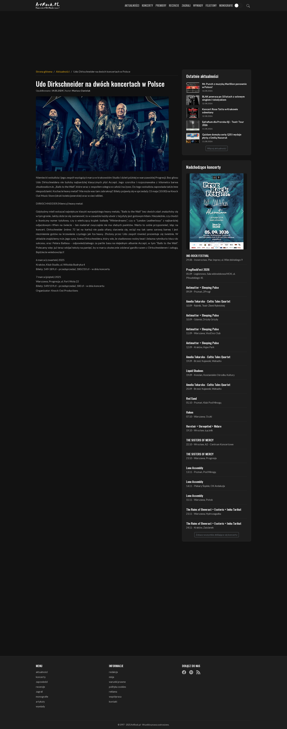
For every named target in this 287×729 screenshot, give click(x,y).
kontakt (113, 701)
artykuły (40, 701)
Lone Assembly (194, 468)
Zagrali (186, 5)
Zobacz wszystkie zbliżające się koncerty (216, 534)
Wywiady (198, 5)
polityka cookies (117, 686)
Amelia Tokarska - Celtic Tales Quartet (208, 301)
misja (111, 677)
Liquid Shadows (194, 370)
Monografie (226, 5)
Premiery (161, 5)
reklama (113, 691)
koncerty (41, 677)
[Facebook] (184, 672)
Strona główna (44, 71)
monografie (42, 696)
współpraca (115, 696)
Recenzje (174, 5)
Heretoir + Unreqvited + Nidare (203, 426)
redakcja (113, 672)
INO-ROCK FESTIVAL (197, 255)
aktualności (42, 672)
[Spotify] (191, 672)
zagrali (39, 691)
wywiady (40, 706)
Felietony (211, 5)
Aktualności (132, 5)
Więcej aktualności (216, 148)
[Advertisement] (143, 38)
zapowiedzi (42, 681)
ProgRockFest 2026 (197, 269)
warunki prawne (117, 681)
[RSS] (198, 672)
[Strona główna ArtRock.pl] (48, 5)
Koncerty (147, 5)
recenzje (40, 686)
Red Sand (191, 398)
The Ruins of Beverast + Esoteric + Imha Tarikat (213, 509)
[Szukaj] (248, 5)
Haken (189, 412)
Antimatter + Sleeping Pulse (202, 287)
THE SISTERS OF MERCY (199, 440)
